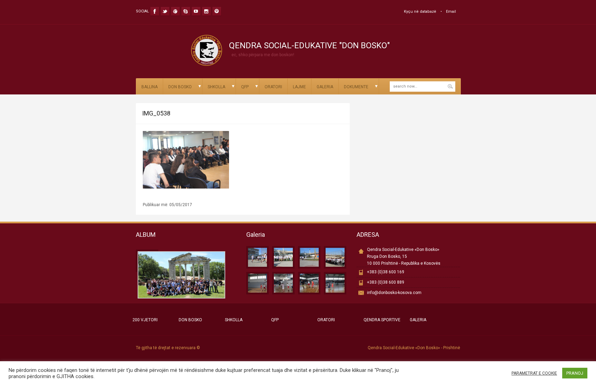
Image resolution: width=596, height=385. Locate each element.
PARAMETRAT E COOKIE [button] (534, 373)
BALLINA (149, 86)
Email (451, 11)
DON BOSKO (180, 86)
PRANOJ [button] (574, 373)
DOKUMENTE (356, 86)
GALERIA (325, 86)
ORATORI (273, 86)
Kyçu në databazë (420, 11)
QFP (245, 86)
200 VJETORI (145, 319)
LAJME (299, 86)
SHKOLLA (216, 86)
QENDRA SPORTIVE (382, 319)
